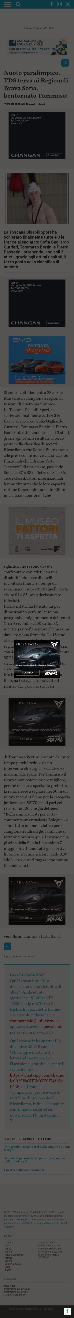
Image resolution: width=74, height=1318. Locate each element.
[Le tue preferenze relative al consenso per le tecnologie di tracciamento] (67, 1311)
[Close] (59, 640)
